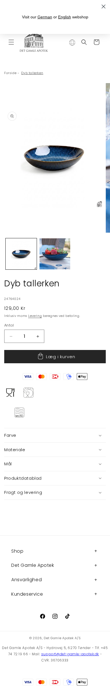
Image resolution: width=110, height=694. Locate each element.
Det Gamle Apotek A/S (62, 638)
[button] (11, 42)
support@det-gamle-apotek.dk (70, 654)
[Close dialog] (103, 6)
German (45, 17)
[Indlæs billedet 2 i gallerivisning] (55, 253)
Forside (10, 73)
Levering (35, 316)
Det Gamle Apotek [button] (32, 565)
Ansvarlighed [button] (26, 579)
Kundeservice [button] (27, 594)
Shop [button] (17, 551)
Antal (9, 325)
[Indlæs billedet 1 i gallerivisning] (21, 253)
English (64, 17)
